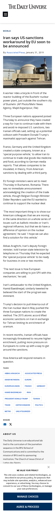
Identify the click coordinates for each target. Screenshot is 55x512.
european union (12, 386)
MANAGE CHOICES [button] (27, 496)
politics (39, 405)
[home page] (27, 7)
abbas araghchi (12, 373)
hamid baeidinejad (13, 392)
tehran (36, 399)
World (7, 31)
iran (29, 392)
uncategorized (23, 411)
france (28, 386)
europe (28, 380)
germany (41, 386)
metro (8, 411)
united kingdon (23, 405)
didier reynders (12, 380)
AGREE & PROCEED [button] (27, 506)
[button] (49, 466)
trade (7, 405)
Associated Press (16, 52)
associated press (33, 373)
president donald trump (16, 399)
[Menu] (5, 14)
